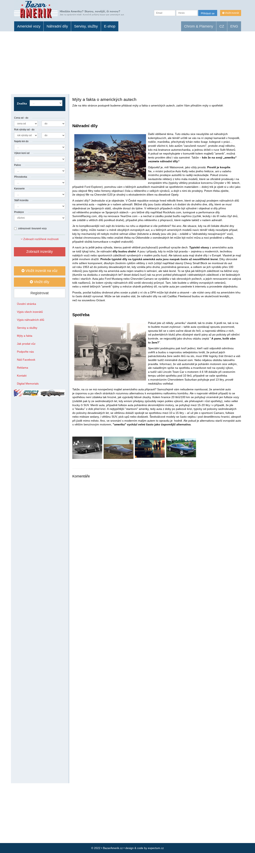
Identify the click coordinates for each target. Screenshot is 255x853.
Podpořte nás (25, 351)
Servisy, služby (86, 26)
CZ (221, 26)
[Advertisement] (127, 61)
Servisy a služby (27, 327)
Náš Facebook (26, 359)
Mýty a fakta (24, 335)
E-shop (109, 26)
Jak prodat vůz (26, 343)
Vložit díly (41, 282)
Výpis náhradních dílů (30, 319)
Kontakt (21, 375)
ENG (234, 26)
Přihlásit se (208, 13)
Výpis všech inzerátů (30, 311)
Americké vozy (28, 26)
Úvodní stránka (26, 303)
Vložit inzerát (231, 13)
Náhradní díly (57, 26)
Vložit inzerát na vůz (41, 271)
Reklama (22, 367)
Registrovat (39, 293)
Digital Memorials (28, 383)
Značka (22, 103)
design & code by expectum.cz (144, 848)
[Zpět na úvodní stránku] (36, 9)
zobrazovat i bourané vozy (32, 228)
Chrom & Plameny (198, 26)
